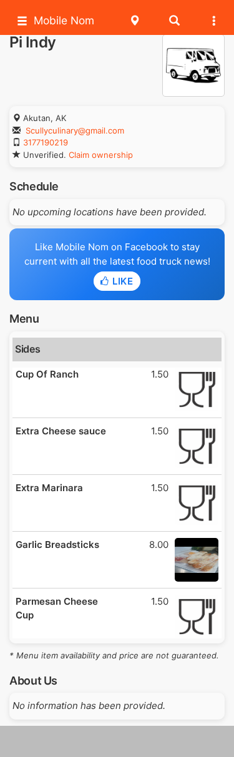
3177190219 (45, 142)
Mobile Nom (64, 20)
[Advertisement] (117, 741)
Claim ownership (101, 155)
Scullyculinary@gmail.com (75, 130)
